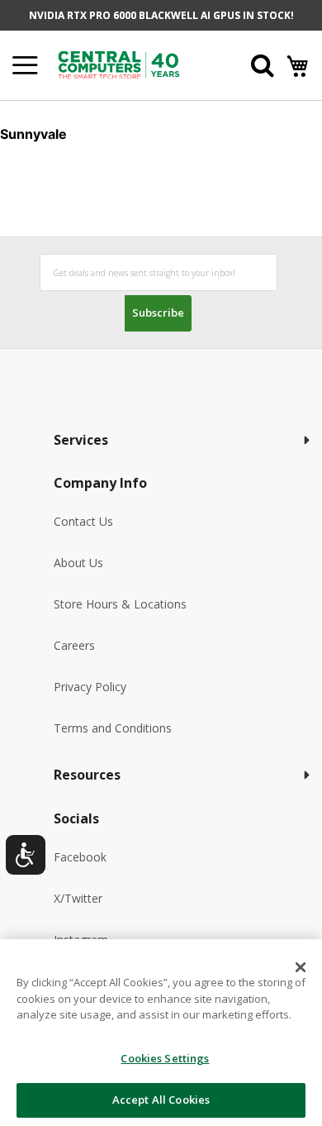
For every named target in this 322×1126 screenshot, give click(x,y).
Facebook (80, 857)
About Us (78, 562)
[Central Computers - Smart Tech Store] (133, 64)
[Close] (300, 967)
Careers (74, 645)
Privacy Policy (90, 686)
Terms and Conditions (113, 728)
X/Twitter (78, 898)
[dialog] (161, 1032)
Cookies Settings (165, 1058)
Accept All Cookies (161, 1099)
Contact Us (83, 521)
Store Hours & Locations (120, 604)
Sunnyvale (33, 134)
